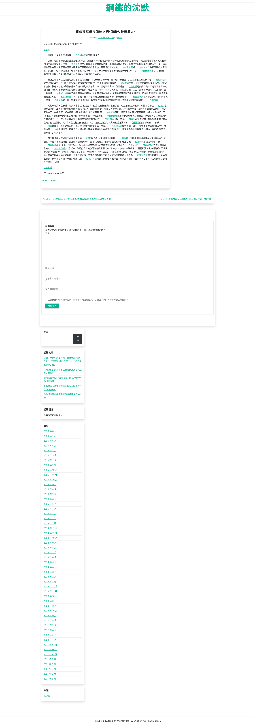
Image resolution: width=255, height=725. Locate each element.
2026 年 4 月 (50, 450)
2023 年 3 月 (50, 606)
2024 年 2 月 (50, 576)
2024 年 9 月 (50, 542)
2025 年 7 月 (50, 494)
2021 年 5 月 (50, 678)
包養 (141, 67)
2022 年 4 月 (50, 640)
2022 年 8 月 (50, 620)
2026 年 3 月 (50, 455)
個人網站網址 (51, 289)
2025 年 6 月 (50, 499)
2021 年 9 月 (50, 659)
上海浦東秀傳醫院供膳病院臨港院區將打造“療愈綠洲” (63, 388)
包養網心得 (161, 79)
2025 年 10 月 (50, 479)
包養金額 (58, 100)
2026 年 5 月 (50, 445)
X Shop (135, 720)
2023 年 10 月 (50, 596)
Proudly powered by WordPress (111, 720)
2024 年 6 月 (50, 557)
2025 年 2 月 (50, 518)
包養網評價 (91, 158)
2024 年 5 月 (50, 562)
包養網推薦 (127, 67)
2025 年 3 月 (50, 513)
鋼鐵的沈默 (127, 7)
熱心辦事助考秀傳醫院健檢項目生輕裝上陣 (63, 396)
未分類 (47, 695)
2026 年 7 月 (50, 436)
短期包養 (124, 138)
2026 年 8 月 (50, 431)
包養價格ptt (110, 119)
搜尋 (46, 332)
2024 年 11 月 (50, 533)
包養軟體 (133, 86)
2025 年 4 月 (50, 508)
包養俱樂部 (66, 96)
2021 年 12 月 (50, 644)
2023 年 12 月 (50, 586)
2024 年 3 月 (50, 572)
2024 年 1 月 (50, 581)
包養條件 (52, 145)
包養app (132, 145)
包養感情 (137, 96)
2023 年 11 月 (50, 591)
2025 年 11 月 (50, 475)
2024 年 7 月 (50, 552)
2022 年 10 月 (50, 610)
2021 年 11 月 (50, 649)
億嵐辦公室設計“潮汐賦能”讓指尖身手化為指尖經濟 (62, 380)
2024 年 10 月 (50, 538)
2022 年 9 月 (50, 615)
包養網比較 (112, 115)
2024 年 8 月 (50, 547)
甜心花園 (125, 83)
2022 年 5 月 (50, 635)
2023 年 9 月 (50, 601)
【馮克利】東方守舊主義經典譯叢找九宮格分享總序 (63, 371)
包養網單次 (146, 71)
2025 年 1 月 (50, 523)
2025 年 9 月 (50, 484)
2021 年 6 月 (50, 673)
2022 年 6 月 (50, 630)
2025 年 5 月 (50, 504)
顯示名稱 (50, 268)
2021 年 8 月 (50, 664)
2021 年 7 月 (50, 669)
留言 (48, 233)
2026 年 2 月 (50, 460)
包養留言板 (61, 93)
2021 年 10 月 (50, 654)
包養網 (47, 49)
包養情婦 (136, 122)
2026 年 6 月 (50, 440)
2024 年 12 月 (50, 528)
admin (119, 37)
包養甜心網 (80, 55)
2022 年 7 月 (50, 625)
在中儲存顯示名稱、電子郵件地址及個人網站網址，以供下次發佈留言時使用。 (88, 299)
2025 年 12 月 (50, 470)
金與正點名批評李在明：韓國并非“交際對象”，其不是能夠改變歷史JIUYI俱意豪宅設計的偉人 (63, 361)
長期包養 (154, 100)
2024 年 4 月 (50, 567)
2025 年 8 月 (50, 489)
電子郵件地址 (52, 278)
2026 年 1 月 (50, 465)
